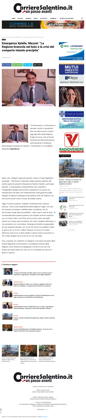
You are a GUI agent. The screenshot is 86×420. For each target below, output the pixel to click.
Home (3, 37)
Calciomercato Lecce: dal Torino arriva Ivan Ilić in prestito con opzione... (76, 215)
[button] (82, 18)
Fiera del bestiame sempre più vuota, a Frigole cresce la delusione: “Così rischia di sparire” (47, 359)
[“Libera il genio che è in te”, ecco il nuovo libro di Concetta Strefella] (63, 207)
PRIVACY (46, 409)
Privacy (1, 412)
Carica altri (71, 230)
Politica (7, 37)
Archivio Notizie (24, 355)
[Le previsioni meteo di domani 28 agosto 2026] (63, 199)
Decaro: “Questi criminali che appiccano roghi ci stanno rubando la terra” (9, 359)
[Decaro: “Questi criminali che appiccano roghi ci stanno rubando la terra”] (10, 351)
